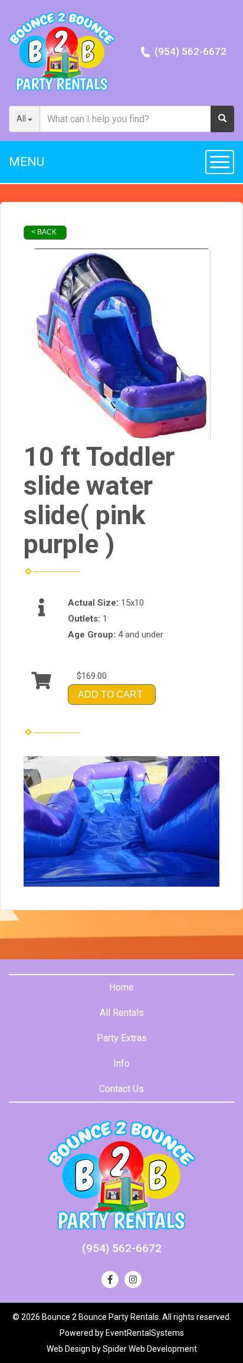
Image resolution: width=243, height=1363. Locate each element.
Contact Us (121, 1088)
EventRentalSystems (145, 1333)
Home (121, 987)
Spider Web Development (150, 1349)
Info (121, 1063)
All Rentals (122, 1012)
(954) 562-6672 (190, 51)
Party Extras (122, 1038)
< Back (44, 232)
